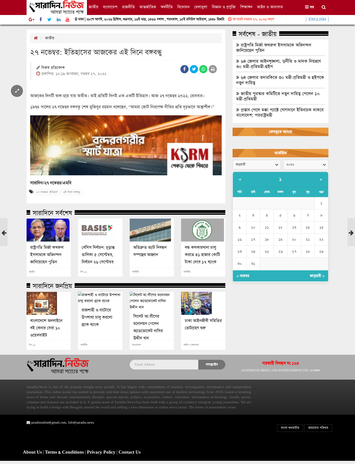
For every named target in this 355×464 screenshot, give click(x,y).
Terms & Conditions (65, 452)
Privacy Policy (102, 452)
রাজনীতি (128, 7)
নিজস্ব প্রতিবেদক (53, 68)
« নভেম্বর (242, 275)
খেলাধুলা (200, 7)
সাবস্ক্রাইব (212, 364)
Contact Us (130, 452)
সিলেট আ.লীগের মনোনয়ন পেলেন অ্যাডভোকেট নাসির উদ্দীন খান (148, 327)
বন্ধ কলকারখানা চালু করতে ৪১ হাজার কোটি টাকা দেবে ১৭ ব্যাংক (202, 255)
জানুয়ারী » (317, 275)
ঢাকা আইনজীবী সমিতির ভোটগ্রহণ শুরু (203, 324)
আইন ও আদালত (270, 7)
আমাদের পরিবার (318, 428)
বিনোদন (183, 7)
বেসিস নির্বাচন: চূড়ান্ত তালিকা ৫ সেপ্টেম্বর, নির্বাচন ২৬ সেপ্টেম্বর (98, 255)
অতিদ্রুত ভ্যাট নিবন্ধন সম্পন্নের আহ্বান (150, 251)
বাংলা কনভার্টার (290, 428)
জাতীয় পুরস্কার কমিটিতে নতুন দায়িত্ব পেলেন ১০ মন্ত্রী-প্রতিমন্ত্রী (278, 96)
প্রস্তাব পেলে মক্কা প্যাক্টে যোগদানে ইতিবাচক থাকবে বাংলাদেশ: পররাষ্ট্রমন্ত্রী (280, 112)
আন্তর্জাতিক (147, 7)
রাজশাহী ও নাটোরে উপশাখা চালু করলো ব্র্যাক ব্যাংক (97, 317)
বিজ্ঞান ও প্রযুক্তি (224, 7)
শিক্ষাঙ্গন (246, 7)
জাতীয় (93, 7)
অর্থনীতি (167, 7)
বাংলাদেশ (110, 7)
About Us (33, 452)
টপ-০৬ (83, 272)
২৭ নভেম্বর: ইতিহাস (47, 192)
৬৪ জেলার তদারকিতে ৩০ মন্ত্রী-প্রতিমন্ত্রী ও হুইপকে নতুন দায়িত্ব (280, 80)
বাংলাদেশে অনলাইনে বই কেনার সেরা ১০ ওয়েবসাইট (46, 328)
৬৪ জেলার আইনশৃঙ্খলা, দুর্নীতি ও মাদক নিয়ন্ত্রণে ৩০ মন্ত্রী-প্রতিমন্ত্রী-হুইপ (278, 63)
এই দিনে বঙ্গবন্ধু (71, 192)
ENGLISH (317, 19)
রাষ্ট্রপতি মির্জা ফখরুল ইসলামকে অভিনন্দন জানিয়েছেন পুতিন (47, 255)
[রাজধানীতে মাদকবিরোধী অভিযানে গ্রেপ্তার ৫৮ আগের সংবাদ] (4, 241)
